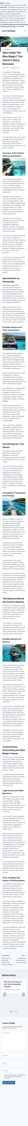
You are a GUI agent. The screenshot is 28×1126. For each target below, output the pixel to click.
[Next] (23, 994)
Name (5, 1055)
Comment (6, 1033)
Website (5, 1070)
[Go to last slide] (4, 994)
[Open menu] (24, 31)
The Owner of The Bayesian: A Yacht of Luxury (21, 959)
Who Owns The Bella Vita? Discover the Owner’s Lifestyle (7, 960)
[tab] (10, 1011)
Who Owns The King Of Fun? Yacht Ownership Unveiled (12, 984)
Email (5, 1063)
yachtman (6, 67)
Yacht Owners (6, 49)
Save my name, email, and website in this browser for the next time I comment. (14, 1076)
